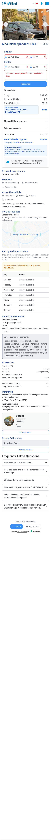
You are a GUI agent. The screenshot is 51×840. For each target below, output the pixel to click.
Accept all (25, 425)
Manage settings (37, 430)
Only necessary (14, 430)
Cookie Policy (23, 419)
